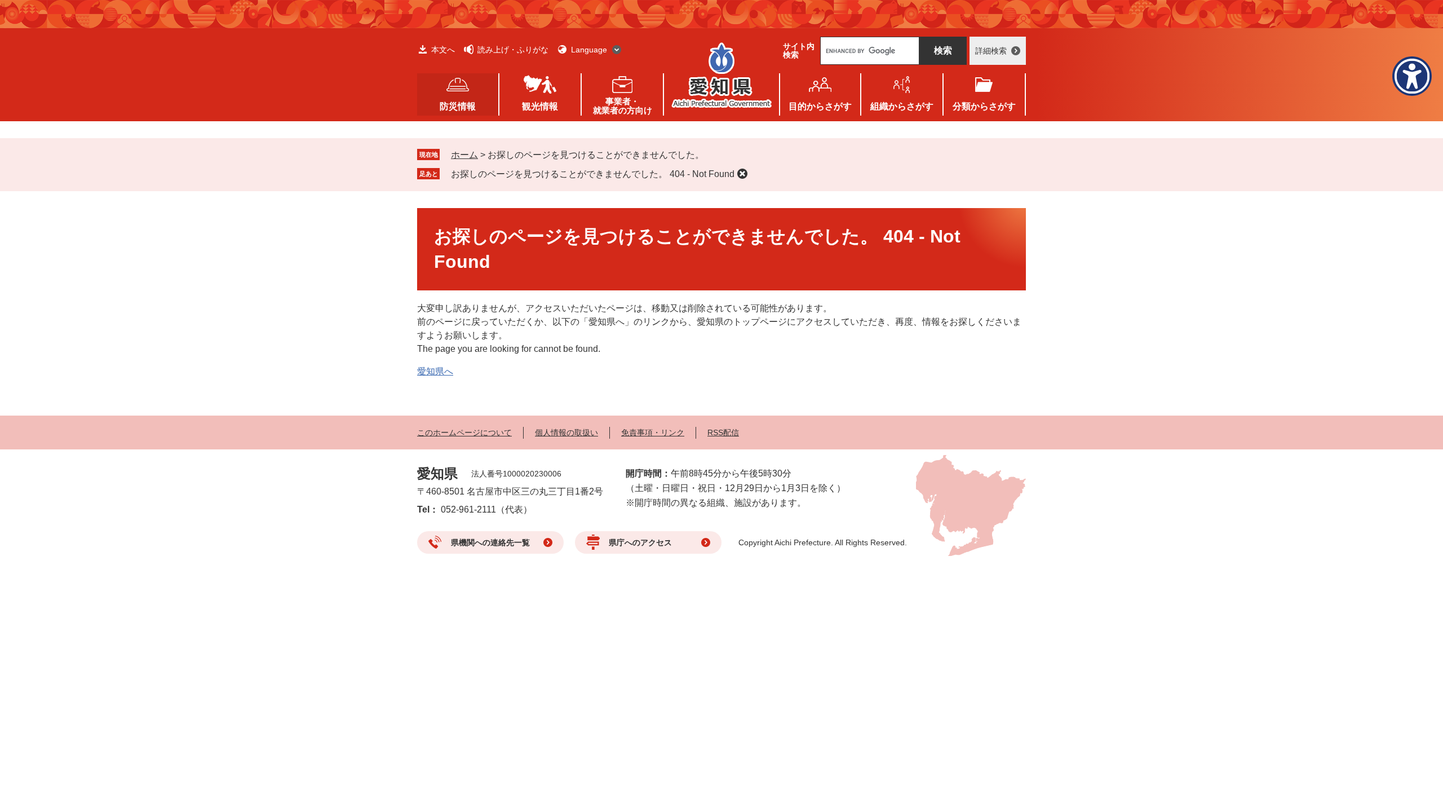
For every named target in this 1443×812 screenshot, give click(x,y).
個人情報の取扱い (566, 432)
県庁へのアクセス (640, 542)
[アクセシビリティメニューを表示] (1412, 76)
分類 (984, 106)
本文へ (443, 49)
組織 (901, 106)
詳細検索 (991, 50)
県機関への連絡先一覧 (490, 542)
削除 (742, 174)
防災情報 (458, 106)
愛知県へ (435, 371)
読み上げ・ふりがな (512, 49)
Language (589, 49)
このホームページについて (464, 432)
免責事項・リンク (652, 432)
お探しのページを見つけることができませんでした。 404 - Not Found (592, 174)
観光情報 (540, 106)
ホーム (464, 155)
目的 (820, 106)
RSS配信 (723, 432)
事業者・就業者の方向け (622, 105)
